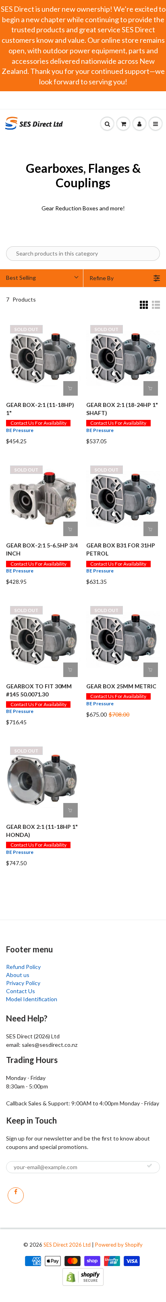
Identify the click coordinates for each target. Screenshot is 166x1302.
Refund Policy (23, 966)
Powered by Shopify (119, 1244)
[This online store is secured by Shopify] (83, 1276)
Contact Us (20, 991)
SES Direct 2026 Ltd (67, 1244)
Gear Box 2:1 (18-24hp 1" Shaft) (122, 408)
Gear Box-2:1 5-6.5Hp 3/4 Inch (42, 549)
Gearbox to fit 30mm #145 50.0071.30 (39, 690)
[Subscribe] (149, 1165)
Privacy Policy (23, 982)
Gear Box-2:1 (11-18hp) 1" (40, 408)
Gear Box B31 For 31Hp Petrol (120, 549)
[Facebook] (16, 1195)
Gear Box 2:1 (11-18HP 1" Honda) (42, 830)
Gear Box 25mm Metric (121, 686)
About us (17, 974)
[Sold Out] (70, 388)
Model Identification (31, 999)
